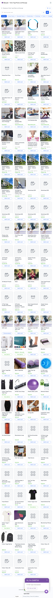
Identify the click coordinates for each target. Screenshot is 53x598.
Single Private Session (31, 258)
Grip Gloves (31, 458)
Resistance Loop (19, 435)
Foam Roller (5, 501)
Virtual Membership (44, 53)
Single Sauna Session (44, 304)
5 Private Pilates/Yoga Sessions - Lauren (19, 305)
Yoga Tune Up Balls (31, 371)
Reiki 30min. (31, 281)
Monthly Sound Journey (6, 143)
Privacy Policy (26, 596)
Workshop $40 (32, 214)
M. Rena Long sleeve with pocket (44, 437)
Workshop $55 (6, 214)
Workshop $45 (19, 214)
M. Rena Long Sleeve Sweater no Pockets (6, 459)
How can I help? (32, 588)
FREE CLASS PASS (20, 53)
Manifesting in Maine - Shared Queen (6, 192)
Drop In (43, 31)
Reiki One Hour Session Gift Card (6, 32)
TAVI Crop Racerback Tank (6, 481)
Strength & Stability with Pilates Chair (18, 192)
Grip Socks (44, 480)
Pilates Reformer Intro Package (6, 121)
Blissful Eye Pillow (46, 523)
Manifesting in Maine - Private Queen (19, 168)
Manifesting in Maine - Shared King (45, 168)
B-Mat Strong (18, 349)
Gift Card (4, 328)
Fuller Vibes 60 (6, 568)
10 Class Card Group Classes (6, 53)
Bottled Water (45, 391)
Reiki (16, 281)
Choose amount (7, 333)
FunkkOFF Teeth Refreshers (45, 413)
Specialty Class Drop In (19, 98)
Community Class (19, 568)
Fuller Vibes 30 (45, 544)
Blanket (43, 349)
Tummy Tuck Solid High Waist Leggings (7, 414)
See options (7, 354)
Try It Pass (17, 75)
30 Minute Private (6, 281)
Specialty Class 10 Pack (7, 98)
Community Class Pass (32, 568)
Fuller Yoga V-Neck (6, 523)
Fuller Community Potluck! (19, 143)
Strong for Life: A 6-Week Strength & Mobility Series (32, 144)
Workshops (37, 16)
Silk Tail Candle (19, 458)
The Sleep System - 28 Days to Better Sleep (20, 545)
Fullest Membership (18, 121)
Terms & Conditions (34, 596)
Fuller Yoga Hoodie (5, 349)
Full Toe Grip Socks (31, 481)
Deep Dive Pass (6, 75)
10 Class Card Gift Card (33, 328)
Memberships (30, 16)
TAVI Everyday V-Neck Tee (19, 481)
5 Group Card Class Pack (31, 53)
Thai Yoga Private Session (45, 282)
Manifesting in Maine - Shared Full (32, 168)
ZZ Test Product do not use (19, 502)
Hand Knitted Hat (45, 501)
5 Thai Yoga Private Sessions (6, 304)
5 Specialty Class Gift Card (19, 32)
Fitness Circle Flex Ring (33, 32)
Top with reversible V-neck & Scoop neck (19, 414)
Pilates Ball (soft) (33, 391)
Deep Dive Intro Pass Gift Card (32, 236)
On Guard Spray (6, 435)
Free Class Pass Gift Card (19, 328)
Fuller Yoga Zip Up (7, 544)
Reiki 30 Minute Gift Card (45, 328)
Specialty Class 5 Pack (45, 76)
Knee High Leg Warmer (32, 523)
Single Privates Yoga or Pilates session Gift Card (45, 237)
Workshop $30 (45, 214)
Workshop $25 (32, 190)
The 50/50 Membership (31, 76)
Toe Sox (30, 349)
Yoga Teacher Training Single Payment (32, 545)
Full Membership (32, 120)
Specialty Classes (21, 16)
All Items (4, 16)
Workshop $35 (45, 190)
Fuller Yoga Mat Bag (6, 371)
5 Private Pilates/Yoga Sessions (44, 259)
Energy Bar (31, 412)
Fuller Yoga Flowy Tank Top (7, 392)
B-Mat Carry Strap (19, 391)
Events (44, 16)
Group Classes (11, 16)
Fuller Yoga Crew (32, 501)
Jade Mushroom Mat (19, 523)
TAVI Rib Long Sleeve (44, 458)
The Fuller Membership (44, 121)
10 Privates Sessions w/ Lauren (18, 259)
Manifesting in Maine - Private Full (45, 144)
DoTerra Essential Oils (32, 436)
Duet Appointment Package (33, 304)
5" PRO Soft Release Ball (44, 371)
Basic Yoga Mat (19, 370)
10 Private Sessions (4, 258)
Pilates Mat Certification (5, 236)
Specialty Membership (31, 98)
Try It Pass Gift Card (19, 236)
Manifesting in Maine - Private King (6, 168)
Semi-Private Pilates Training (45, 98)
